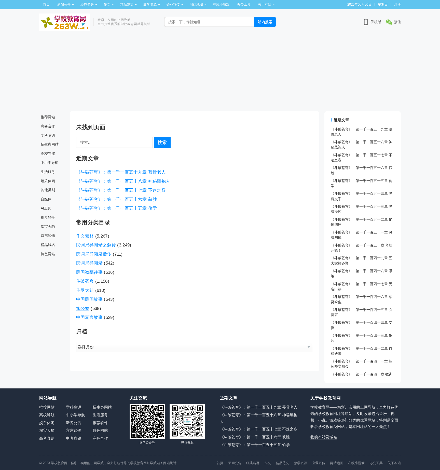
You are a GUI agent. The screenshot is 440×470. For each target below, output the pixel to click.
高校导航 (48, 153)
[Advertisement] (220, 73)
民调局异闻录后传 (94, 254)
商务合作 (48, 126)
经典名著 (87, 4)
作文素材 (85, 236)
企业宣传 (173, 4)
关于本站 (264, 4)
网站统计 (169, 463)
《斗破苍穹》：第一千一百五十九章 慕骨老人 (121, 172)
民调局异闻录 (89, 263)
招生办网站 (50, 144)
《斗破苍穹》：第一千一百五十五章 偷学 (116, 208)
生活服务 (48, 172)
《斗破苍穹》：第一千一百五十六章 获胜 (116, 199)
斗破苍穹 (85, 281)
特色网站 (48, 254)
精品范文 (126, 4)
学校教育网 (59, 463)
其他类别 (48, 190)
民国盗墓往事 (89, 272)
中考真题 (73, 438)
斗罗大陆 (85, 290)
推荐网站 (48, 117)
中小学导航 (50, 163)
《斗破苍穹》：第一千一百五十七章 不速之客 (121, 190)
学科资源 (48, 135)
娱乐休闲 (48, 181)
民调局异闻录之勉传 (96, 245)
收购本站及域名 (323, 437)
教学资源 (150, 4)
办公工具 (243, 4)
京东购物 (48, 235)
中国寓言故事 (89, 317)
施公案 (82, 308)
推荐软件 (48, 217)
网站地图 (196, 4)
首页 (46, 4)
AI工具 (46, 208)
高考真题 (46, 438)
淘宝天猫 (48, 227)
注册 (397, 4)
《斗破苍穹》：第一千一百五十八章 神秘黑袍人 (123, 181)
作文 (107, 4)
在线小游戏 (221, 4)
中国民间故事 (89, 299)
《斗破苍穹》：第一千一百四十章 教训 (361, 374)
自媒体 (46, 199)
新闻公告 (64, 4)
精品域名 (48, 245)
